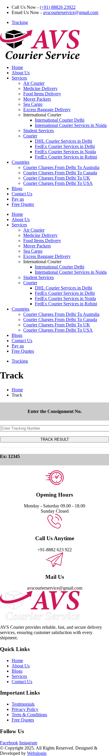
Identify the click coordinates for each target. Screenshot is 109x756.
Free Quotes (23, 204)
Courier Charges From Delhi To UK (56, 177)
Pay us (18, 199)
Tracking (20, 22)
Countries (20, 162)
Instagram (28, 742)
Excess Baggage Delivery (47, 109)
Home (17, 67)
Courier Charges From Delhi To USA (58, 183)
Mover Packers (37, 99)
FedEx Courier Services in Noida (65, 151)
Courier (30, 135)
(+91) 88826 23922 (58, 7)
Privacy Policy (25, 709)
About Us (21, 72)
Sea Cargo (32, 104)
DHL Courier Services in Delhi (63, 141)
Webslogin (37, 753)
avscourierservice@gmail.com (70, 12)
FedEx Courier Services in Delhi (65, 146)
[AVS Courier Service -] (40, 57)
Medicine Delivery (40, 88)
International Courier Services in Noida (71, 125)
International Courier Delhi (59, 120)
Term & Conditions (29, 714)
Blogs (17, 188)
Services (19, 77)
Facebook (9, 742)
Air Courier (33, 83)
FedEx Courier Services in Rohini (66, 156)
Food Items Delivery (42, 93)
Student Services (38, 130)
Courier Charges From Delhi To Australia (61, 167)
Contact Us (22, 193)
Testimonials (23, 704)
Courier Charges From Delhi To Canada (60, 172)
